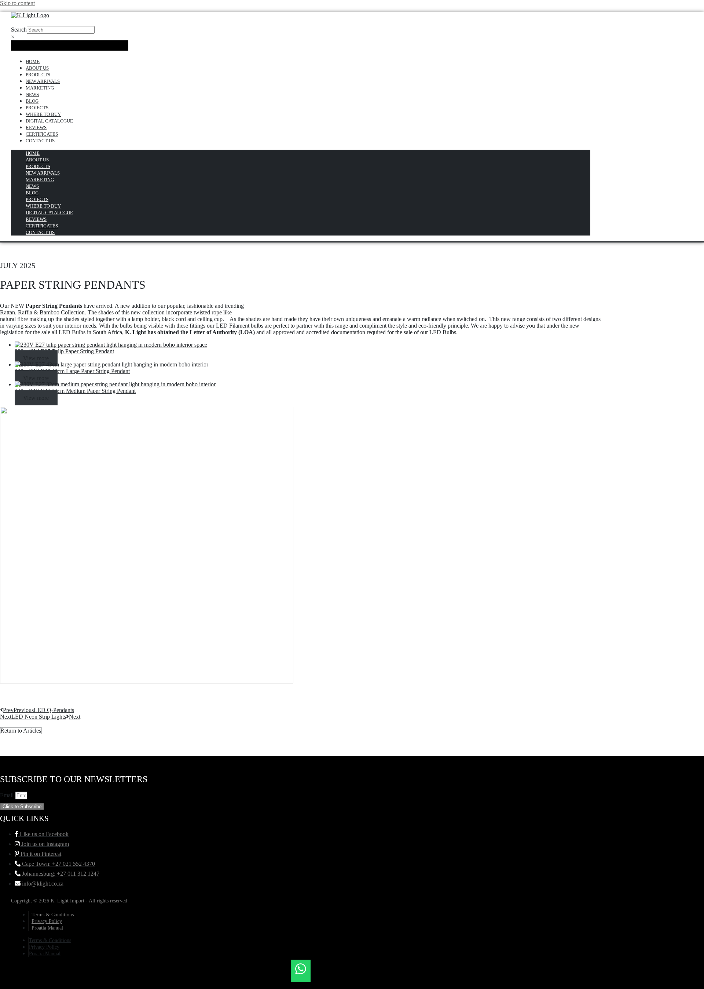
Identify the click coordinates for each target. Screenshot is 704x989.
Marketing (40, 88)
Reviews (36, 127)
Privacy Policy (47, 921)
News (32, 94)
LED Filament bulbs (239, 325)
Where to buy (43, 114)
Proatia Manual (47, 928)
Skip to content (17, 3)
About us (37, 68)
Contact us (40, 140)
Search (19, 29)
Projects (37, 107)
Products (38, 74)
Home (33, 61)
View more (36, 358)
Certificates (42, 134)
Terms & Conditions (53, 914)
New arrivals (43, 81)
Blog (32, 101)
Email (7, 795)
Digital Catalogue (49, 121)
